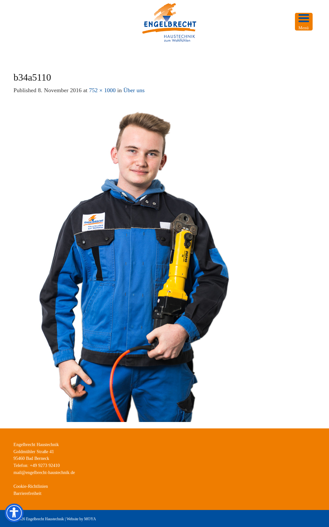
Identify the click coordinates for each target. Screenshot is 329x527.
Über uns (134, 90)
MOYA (90, 519)
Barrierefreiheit (27, 493)
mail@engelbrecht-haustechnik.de (44, 472)
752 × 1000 (102, 90)
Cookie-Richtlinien (30, 486)
